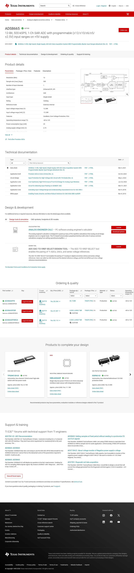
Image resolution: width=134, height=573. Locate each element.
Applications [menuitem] (20, 14)
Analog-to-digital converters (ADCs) (38, 20)
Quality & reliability (43, 534)
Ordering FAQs (74, 526)
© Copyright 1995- (12, 568)
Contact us (41, 515)
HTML (116, 44)
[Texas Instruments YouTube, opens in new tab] (118, 523)
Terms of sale (42, 565)
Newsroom (8, 523)
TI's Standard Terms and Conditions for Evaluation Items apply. (25, 267)
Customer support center (45, 526)
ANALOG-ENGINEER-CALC (41, 229)
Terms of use (53, 565)
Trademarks (64, 565)
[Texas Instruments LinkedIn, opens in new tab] (103, 523)
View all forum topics (14, 476)
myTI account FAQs (43, 538)
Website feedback (76, 565)
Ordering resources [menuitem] (71, 14)
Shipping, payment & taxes (78, 523)
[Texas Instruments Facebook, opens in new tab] (111, 516)
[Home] (19, 6)
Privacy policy (31, 565)
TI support (56, 486)
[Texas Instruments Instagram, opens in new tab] (103, 516)
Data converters (16, 20)
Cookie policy (20, 565)
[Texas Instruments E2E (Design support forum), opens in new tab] (111, 523)
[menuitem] (127, 14)
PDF (110, 44)
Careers (7, 519)
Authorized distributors (77, 530)
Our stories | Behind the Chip (14, 526)
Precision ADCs (60, 20)
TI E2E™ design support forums (47, 519)
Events (7, 530)
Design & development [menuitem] (36, 14)
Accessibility (9, 565)
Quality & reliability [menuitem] (54, 14)
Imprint (87, 565)
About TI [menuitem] (85, 14)
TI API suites (74, 515)
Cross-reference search (44, 523)
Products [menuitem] (8, 14)
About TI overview (11, 515)
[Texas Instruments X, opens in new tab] (118, 516)
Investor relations (10, 534)
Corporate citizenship (12, 541)
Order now (123, 30)
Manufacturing (10, 538)
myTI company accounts (78, 519)
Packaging (40, 530)
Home (7, 20)
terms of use (78, 482)
